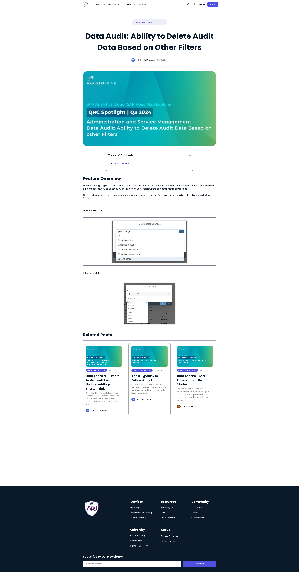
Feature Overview (121, 163)
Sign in (202, 4)
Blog (163, 512)
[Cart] (195, 4)
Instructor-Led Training (141, 512)
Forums (194, 512)
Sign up (213, 4)
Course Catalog (137, 535)
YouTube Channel (169, 517)
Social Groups (197, 517)
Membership (136, 540)
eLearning (134, 507)
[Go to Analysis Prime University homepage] (85, 4)
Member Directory (139, 546)
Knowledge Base (168, 507)
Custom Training (138, 517)
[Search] (188, 4)
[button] (149, 22)
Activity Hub (196, 507)
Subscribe (199, 563)
